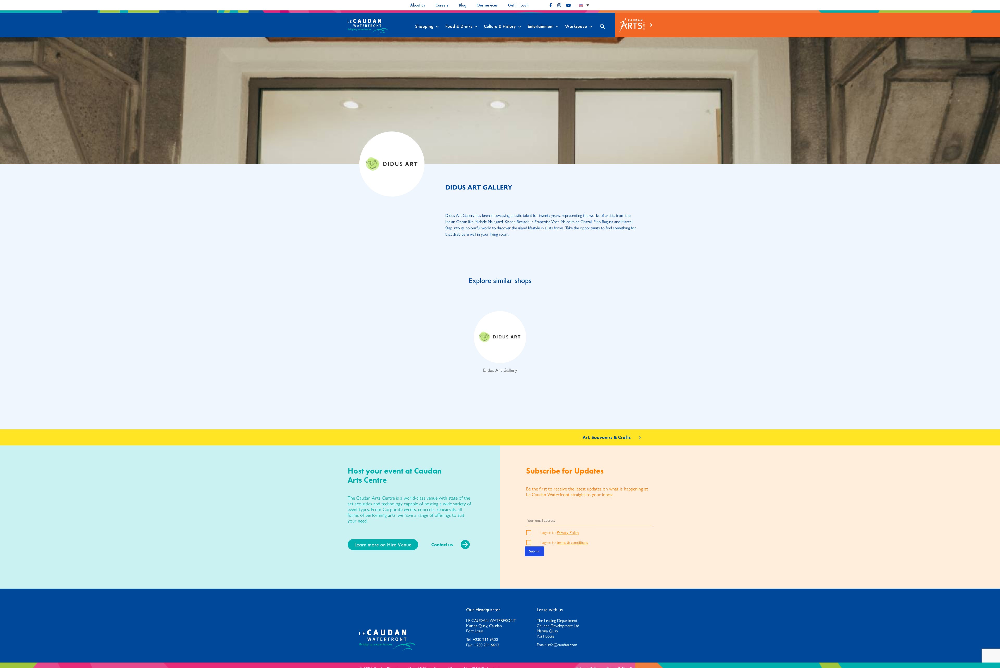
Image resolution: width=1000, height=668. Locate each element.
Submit (534, 551)
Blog (462, 5)
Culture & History (500, 26)
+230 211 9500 (485, 639)
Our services (487, 5)
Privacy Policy (568, 532)
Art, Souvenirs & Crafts (607, 437)
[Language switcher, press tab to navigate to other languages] (584, 5)
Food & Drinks (458, 26)
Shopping (424, 26)
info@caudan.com (562, 644)
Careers (441, 5)
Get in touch (518, 5)
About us (417, 5)
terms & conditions (572, 542)
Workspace (576, 26)
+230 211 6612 (486, 645)
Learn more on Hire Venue (382, 544)
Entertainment (540, 26)
